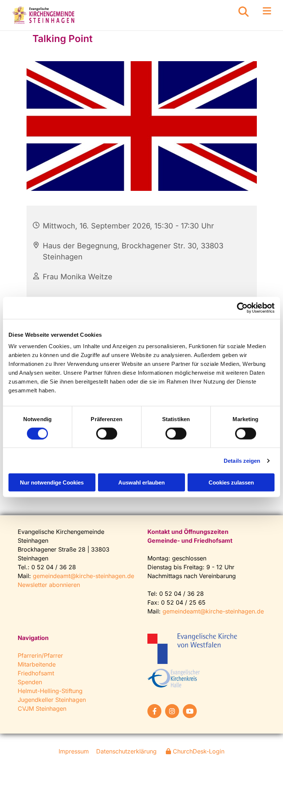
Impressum (74, 751)
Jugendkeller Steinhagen (52, 699)
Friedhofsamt (36, 673)
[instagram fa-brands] (172, 711)
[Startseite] (44, 15)
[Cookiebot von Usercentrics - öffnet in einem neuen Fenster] (242, 307)
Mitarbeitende (37, 664)
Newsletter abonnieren (49, 584)
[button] (260, 11)
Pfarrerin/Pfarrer (40, 655)
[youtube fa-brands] (189, 711)
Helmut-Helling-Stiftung (50, 691)
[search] (243, 12)
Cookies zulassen (231, 482)
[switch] (106, 433)
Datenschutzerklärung (126, 751)
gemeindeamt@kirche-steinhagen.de (83, 576)
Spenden (30, 682)
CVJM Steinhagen (42, 708)
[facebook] (154, 711)
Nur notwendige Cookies (52, 482)
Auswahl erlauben (141, 482)
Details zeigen (242, 460)
